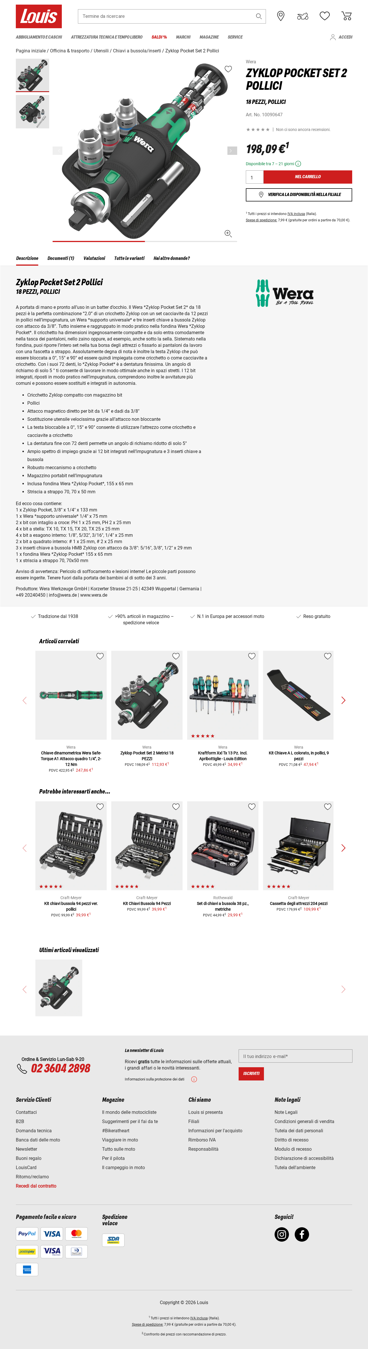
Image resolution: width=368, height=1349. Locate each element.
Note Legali (286, 1112)
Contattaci (26, 1112)
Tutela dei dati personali (299, 1130)
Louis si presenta (205, 1112)
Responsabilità (203, 1149)
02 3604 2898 (60, 1069)
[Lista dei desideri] (324, 16)
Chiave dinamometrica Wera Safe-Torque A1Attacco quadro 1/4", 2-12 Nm (71, 759)
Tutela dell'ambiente (295, 1167)
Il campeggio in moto (123, 1167)
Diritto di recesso (291, 1140)
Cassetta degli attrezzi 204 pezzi (298, 903)
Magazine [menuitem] (209, 37)
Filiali (193, 1121)
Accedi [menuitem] (345, 37)
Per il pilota (113, 1158)
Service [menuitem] (235, 37)
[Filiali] (281, 16)
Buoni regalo (28, 1158)
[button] (259, 16)
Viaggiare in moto (120, 1140)
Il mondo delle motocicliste (129, 1112)
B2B (20, 1121)
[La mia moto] (302, 16)
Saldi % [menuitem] (159, 37)
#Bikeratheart (115, 1130)
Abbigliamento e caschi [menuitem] (39, 37)
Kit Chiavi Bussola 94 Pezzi (147, 903)
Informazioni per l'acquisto (215, 1130)
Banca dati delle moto (38, 1140)
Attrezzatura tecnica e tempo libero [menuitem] (106, 37)
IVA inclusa (296, 214)
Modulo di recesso (293, 1149)
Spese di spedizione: (261, 220)
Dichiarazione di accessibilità (304, 1158)
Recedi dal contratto (36, 1186)
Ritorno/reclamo (32, 1176)
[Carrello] (346, 16)
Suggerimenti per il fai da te (130, 1121)
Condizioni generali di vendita (304, 1121)
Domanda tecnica (34, 1130)
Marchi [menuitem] (183, 37)
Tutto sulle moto (118, 1149)
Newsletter (26, 1149)
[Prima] (232, 150)
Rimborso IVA (202, 1140)
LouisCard (26, 1167)
